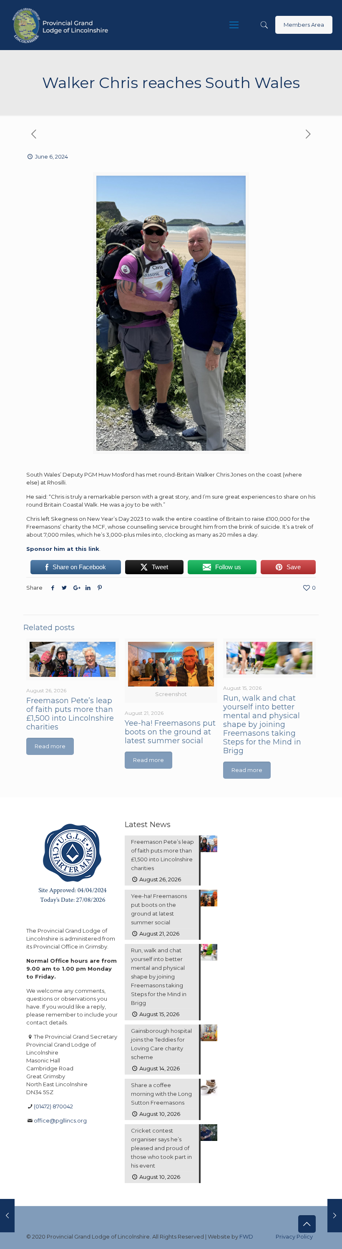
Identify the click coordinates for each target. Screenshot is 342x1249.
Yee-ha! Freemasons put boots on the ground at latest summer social (170, 732)
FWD (246, 1236)
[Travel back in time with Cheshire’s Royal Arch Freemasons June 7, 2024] (334, 1215)
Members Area (304, 24)
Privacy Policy (294, 1236)
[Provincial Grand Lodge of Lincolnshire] (61, 25)
